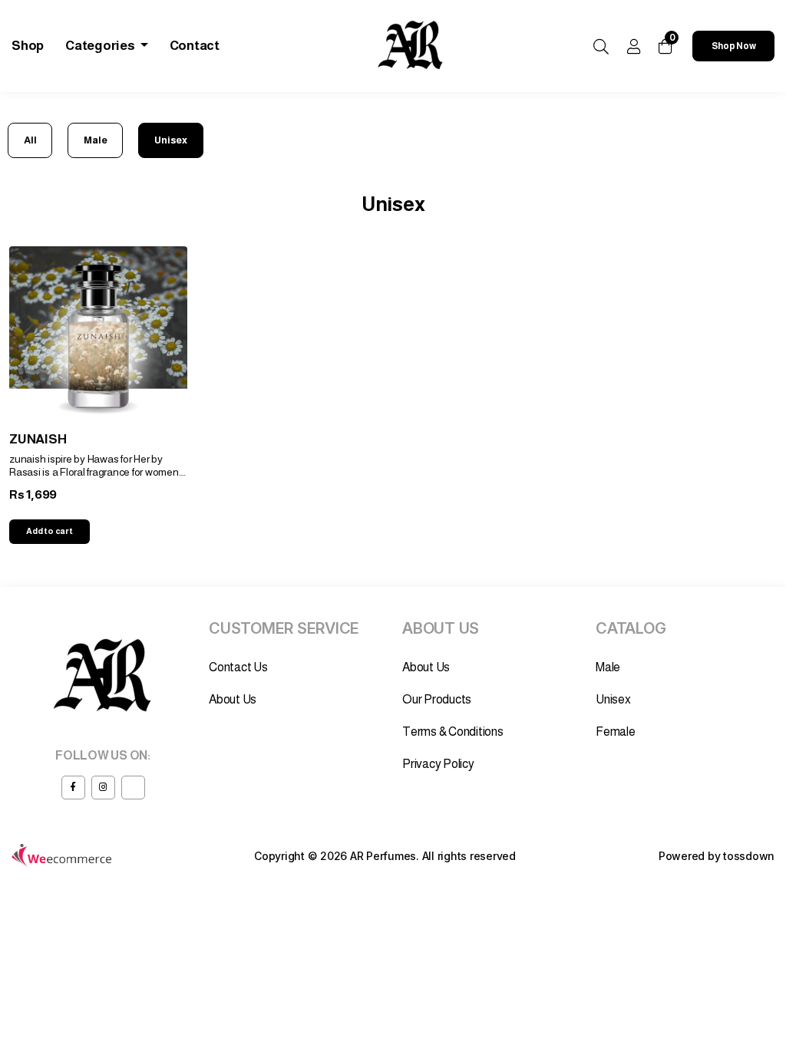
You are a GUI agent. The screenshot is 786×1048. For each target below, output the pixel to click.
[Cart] (665, 46)
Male (95, 140)
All (30, 140)
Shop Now (734, 46)
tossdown (748, 855)
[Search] (601, 47)
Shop (28, 45)
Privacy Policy (438, 763)
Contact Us (238, 667)
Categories (101, 45)
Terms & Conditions (453, 731)
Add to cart (49, 531)
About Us (232, 699)
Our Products (436, 699)
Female (616, 731)
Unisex (170, 140)
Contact (195, 45)
